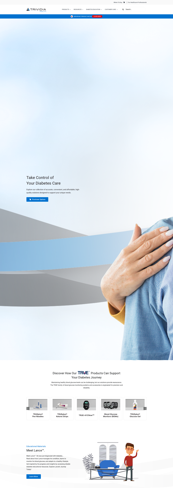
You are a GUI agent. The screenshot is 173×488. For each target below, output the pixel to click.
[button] (27, 408)
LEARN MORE (97, 16)
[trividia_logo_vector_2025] (36, 9)
